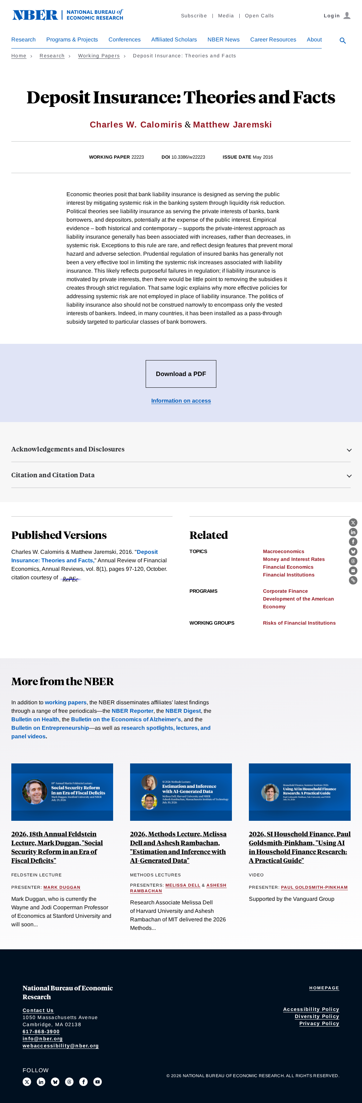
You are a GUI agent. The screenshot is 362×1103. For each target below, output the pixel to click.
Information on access (181, 401)
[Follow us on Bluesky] (55, 1082)
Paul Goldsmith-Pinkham (314, 887)
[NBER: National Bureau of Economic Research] (73, 19)
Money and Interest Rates (294, 559)
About (314, 39)
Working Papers (99, 55)
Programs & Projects (72, 39)
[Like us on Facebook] (83, 1082)
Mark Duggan (62, 887)
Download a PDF (181, 373)
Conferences (125, 39)
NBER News (224, 39)
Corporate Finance (285, 591)
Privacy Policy (319, 1023)
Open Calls (259, 15)
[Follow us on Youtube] (97, 1082)
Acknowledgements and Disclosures (67, 449)
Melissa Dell (182, 885)
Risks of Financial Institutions (299, 623)
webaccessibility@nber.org (61, 1045)
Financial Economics (288, 567)
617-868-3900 (41, 1031)
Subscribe (194, 15)
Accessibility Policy (311, 1009)
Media (226, 15)
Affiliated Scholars (174, 39)
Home (19, 55)
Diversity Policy (317, 1016)
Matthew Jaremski (232, 124)
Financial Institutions (289, 575)
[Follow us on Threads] (69, 1082)
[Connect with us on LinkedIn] (41, 1082)
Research (23, 39)
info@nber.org (43, 1038)
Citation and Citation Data (53, 475)
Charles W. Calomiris (136, 124)
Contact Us (38, 1010)
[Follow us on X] (27, 1082)
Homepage (324, 987)
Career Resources (273, 39)
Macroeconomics (283, 551)
